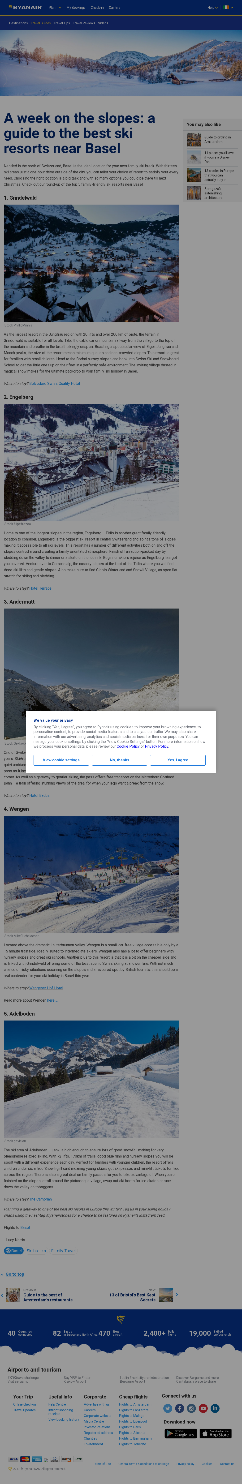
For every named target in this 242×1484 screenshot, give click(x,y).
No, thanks (119, 760)
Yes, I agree (178, 760)
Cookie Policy (128, 746)
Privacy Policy (156, 746)
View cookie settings (61, 760)
